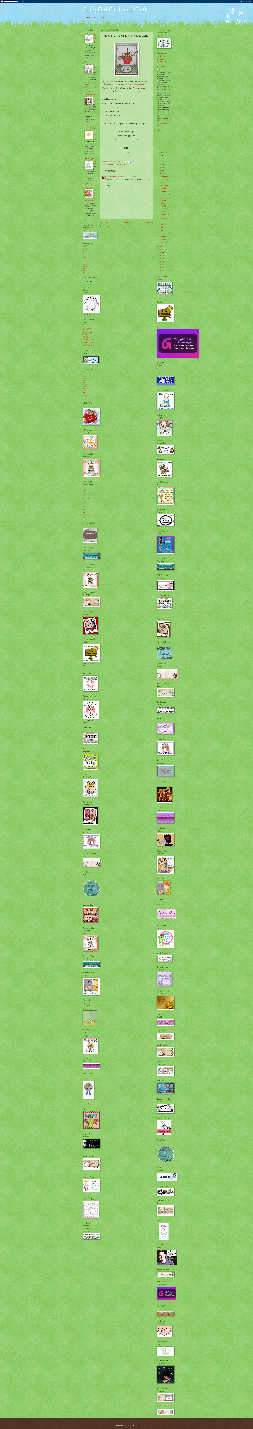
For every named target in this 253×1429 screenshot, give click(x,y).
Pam (84, 504)
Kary (84, 493)
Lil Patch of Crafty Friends (88, 333)
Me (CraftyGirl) (87, 498)
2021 (160, 171)
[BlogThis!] (127, 162)
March (162, 236)
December (163, 176)
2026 (160, 156)
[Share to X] (129, 162)
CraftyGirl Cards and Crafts (116, 9)
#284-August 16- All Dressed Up (94, 135)
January (162, 242)
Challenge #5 (94, 163)
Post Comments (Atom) (114, 227)
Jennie (84, 263)
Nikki (84, 390)
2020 (160, 174)
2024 (160, 162)
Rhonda (85, 506)
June (161, 227)
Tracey (84, 398)
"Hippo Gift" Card (165, 191)
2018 (160, 249)
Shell (84, 270)
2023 (160, 165)
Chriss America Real (113, 177)
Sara (84, 509)
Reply (108, 188)
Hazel (84, 257)
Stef (84, 512)
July (161, 224)
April (162, 233)
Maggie (85, 267)
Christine (85, 249)
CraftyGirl (85, 253)
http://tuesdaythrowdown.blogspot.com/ (131, 84)
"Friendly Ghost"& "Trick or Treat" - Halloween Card (165, 205)
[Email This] (125, 162)
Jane (84, 259)
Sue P (84, 272)
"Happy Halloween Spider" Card (164, 212)
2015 (160, 259)
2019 (160, 246)
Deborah (85, 255)
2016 (160, 255)
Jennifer (85, 490)
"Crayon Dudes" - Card (165, 195)
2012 (160, 268)
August (162, 221)
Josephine (85, 265)
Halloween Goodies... (94, 68)
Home (87, 17)
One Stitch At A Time (88, 340)
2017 (160, 252)
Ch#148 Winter (94, 100)
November (163, 179)
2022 (160, 168)
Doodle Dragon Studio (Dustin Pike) (89, 329)
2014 (160, 262)
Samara (85, 394)
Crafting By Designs (90, 34)
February (163, 240)
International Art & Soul (90, 95)
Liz (83, 496)
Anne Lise (85, 375)
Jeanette (85, 261)
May (161, 230)
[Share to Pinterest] (133, 162)
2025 (160, 159)
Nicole (84, 501)
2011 (160, 271)
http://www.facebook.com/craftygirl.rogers (163, 60)
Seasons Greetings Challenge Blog (90, 159)
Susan (84, 515)
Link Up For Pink (87, 337)
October (162, 182)
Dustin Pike (88, 64)
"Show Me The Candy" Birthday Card (164, 186)
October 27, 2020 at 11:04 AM (128, 176)
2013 (160, 265)
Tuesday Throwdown (120, 164)
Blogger (135, 1425)
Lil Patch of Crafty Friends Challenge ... (90, 128)
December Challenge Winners (94, 39)
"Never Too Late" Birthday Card (165, 199)
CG (83, 251)
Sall (84, 268)
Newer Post (104, 222)
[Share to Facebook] (131, 162)
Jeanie (84, 488)
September (163, 218)
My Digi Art (99, 17)
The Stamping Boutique (89, 342)
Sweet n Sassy (110, 164)
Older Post (148, 222)
